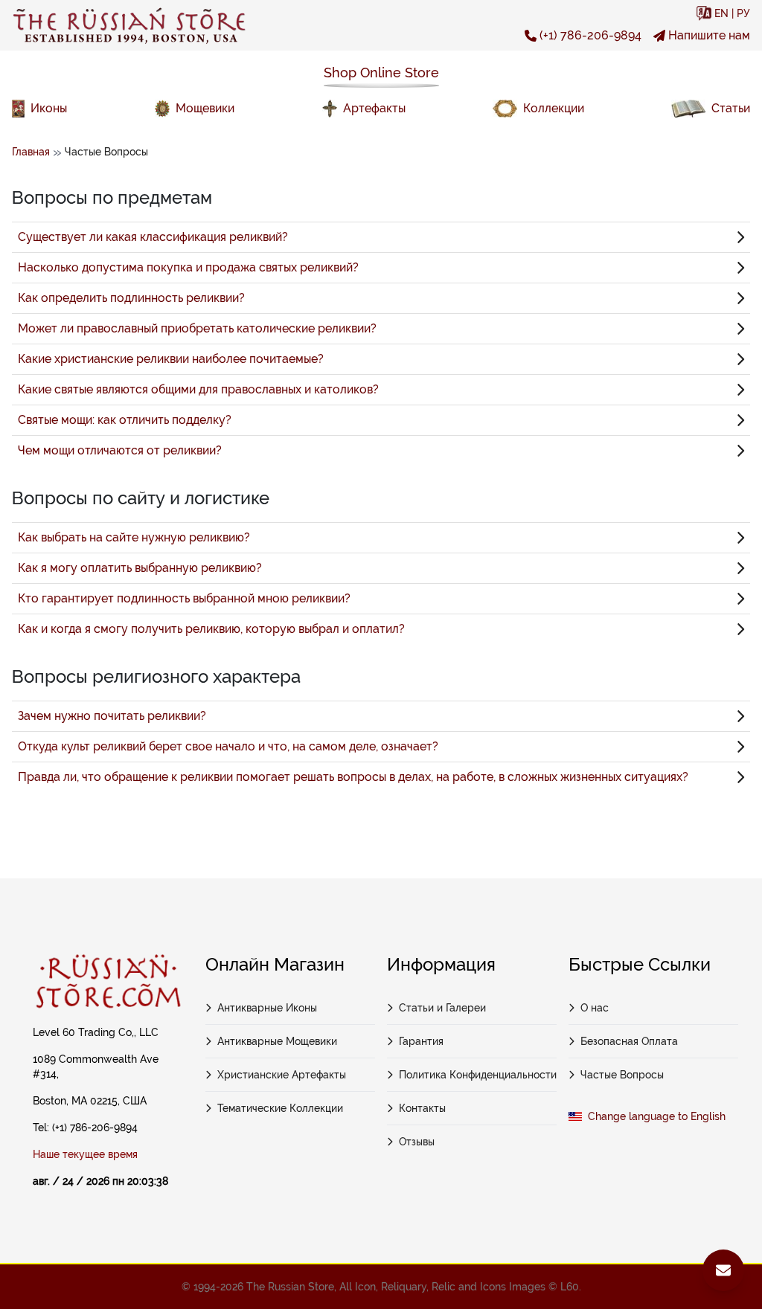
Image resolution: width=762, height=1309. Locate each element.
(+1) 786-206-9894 (590, 35)
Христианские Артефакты (281, 1075)
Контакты (422, 1108)
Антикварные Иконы (267, 1008)
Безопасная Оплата (629, 1041)
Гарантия (421, 1041)
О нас (594, 1008)
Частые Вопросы (622, 1075)
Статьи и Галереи (442, 1008)
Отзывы (417, 1142)
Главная (31, 152)
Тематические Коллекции (280, 1108)
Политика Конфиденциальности (478, 1075)
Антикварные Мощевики (277, 1041)
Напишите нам (709, 35)
